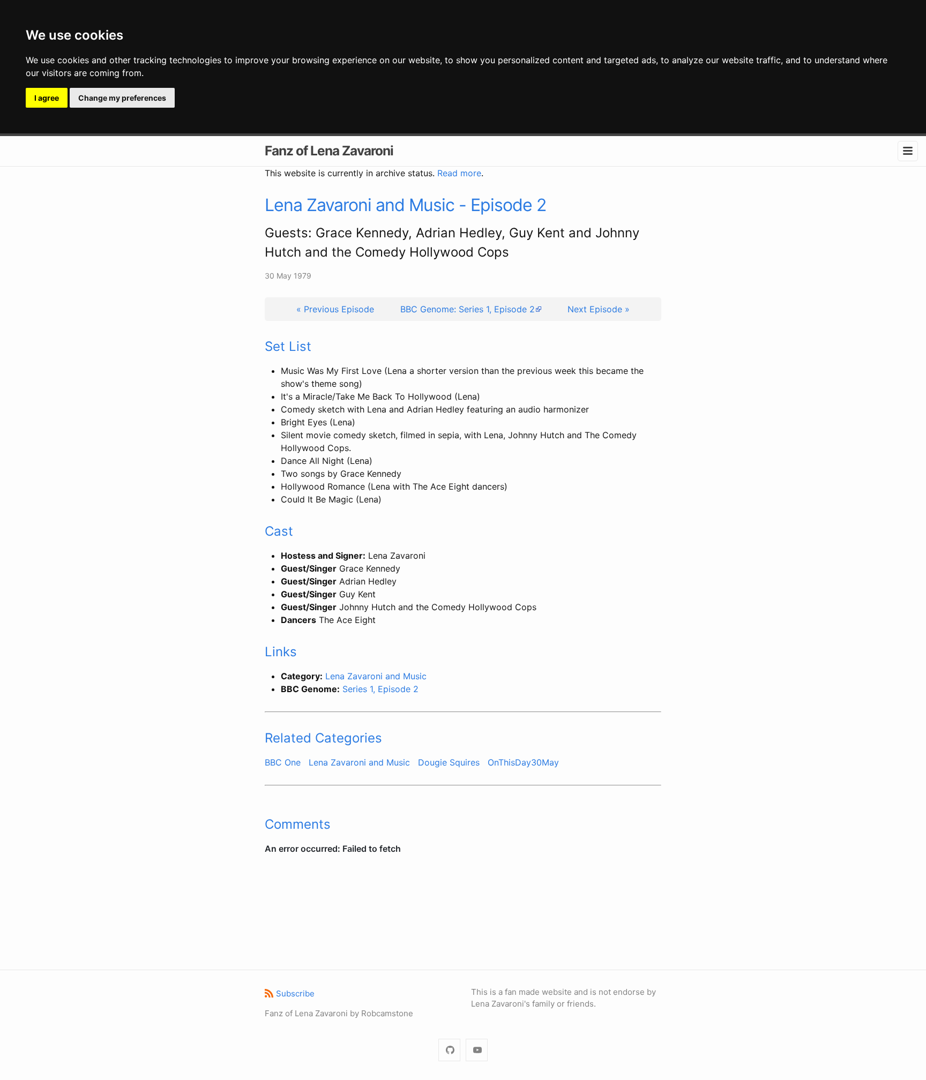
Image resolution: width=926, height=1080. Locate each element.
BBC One (283, 762)
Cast (279, 531)
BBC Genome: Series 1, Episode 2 (467, 309)
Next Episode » (598, 309)
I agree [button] (46, 97)
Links (281, 651)
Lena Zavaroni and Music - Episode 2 (405, 204)
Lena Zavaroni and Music (376, 676)
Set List (288, 346)
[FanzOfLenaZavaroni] (449, 1050)
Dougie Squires (449, 762)
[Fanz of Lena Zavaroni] (477, 1050)
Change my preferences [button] (122, 97)
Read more (459, 173)
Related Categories (323, 738)
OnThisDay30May (523, 762)
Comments (298, 824)
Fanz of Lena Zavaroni (329, 150)
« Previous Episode (335, 309)
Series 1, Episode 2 (380, 689)
